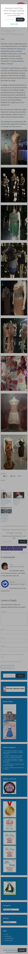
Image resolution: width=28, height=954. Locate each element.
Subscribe (20, 19)
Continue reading (14, 24)
